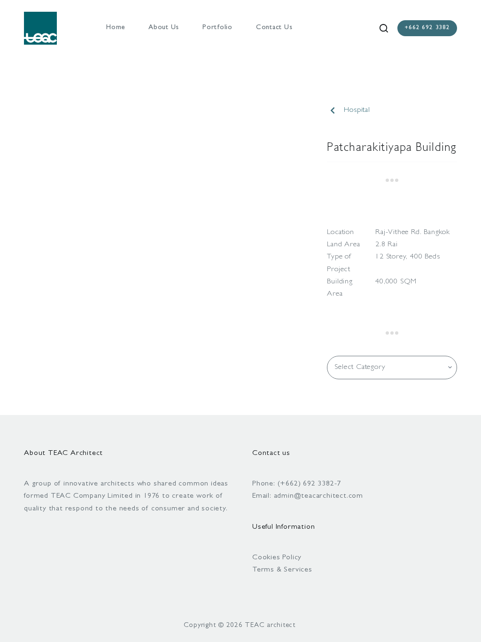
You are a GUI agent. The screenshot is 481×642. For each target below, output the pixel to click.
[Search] (384, 28)
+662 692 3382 (427, 28)
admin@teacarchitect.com (318, 496)
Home (115, 27)
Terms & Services (282, 570)
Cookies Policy (277, 558)
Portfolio (217, 27)
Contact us (274, 27)
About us (163, 27)
